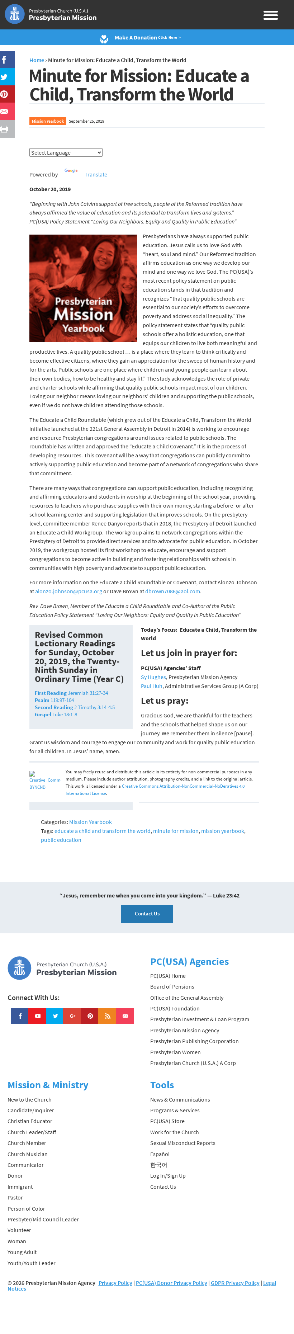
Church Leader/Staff (32, 1132)
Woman (17, 1241)
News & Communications (180, 1099)
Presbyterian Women (175, 1052)
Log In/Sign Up (168, 1175)
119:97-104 (54, 700)
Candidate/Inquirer (31, 1110)
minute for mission (176, 830)
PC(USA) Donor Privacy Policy (171, 1282)
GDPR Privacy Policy (235, 1282)
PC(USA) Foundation (175, 1008)
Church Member (27, 1142)
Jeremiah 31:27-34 (71, 692)
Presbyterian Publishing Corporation (194, 1041)
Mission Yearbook (48, 121)
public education (61, 839)
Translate (96, 174)
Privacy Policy (115, 1282)
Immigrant (20, 1186)
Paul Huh (151, 685)
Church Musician (28, 1154)
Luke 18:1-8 (56, 714)
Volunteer (19, 1230)
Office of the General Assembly (186, 997)
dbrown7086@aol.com (172, 591)
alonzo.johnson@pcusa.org (68, 591)
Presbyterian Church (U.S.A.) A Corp (193, 1062)
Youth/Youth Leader (32, 1263)
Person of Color (26, 1208)
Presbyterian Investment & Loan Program (199, 1019)
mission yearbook (222, 830)
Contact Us (147, 913)
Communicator (26, 1164)
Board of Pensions (172, 986)
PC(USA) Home (168, 975)
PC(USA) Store (167, 1121)
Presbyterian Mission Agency (184, 1030)
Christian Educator (30, 1121)
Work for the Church (174, 1132)
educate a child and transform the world (102, 830)
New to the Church (30, 1099)
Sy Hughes (153, 676)
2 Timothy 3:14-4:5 (75, 707)
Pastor (15, 1197)
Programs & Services (175, 1110)
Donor (15, 1175)
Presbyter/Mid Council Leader (43, 1219)
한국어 (158, 1164)
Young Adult (22, 1251)
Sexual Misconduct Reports (182, 1142)
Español (160, 1154)
